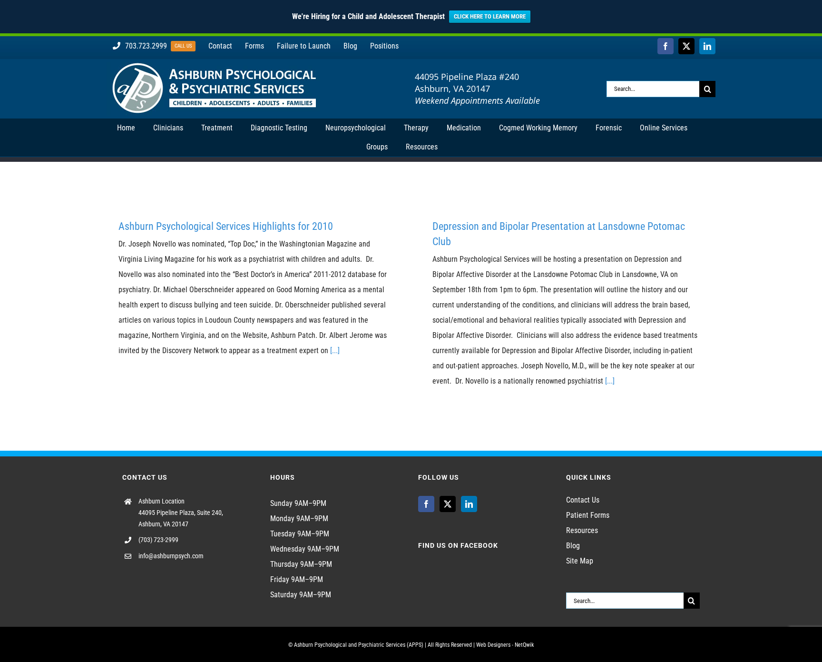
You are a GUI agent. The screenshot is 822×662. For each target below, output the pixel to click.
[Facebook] (426, 504)
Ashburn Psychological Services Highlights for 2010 (225, 226)
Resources (582, 530)
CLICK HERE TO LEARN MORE (490, 16)
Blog (573, 545)
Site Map (579, 560)
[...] (335, 350)
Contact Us (582, 499)
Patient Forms (587, 515)
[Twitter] (448, 504)
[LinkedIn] (469, 504)
